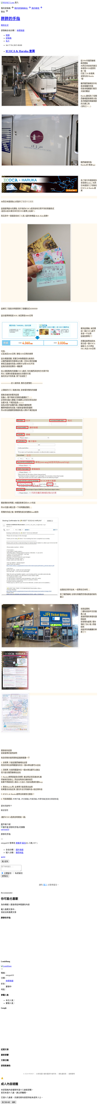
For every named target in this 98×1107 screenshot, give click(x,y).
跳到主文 (5, 25)
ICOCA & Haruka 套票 (20, 51)
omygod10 (5, 829)
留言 (24, 843)
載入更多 (5, 861)
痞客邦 (19, 843)
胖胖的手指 (10, 18)
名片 (8, 41)
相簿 (8, 35)
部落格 (8, 38)
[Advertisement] (49, 1028)
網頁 (10, 390)
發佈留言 (5, 876)
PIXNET (31, 1074)
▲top (3, 857)
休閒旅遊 (20, 30)
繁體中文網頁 (28, 201)
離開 (13, 1102)
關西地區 (19, 853)
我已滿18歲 (6, 1102)
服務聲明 (72, 1074)
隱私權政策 (62, 1074)
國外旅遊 (19, 850)
